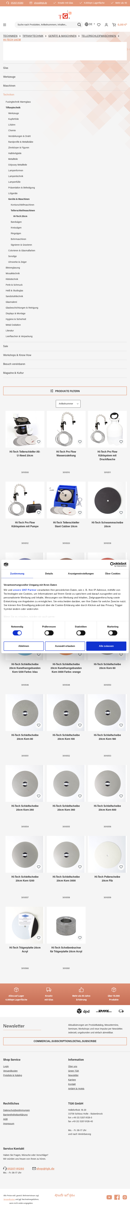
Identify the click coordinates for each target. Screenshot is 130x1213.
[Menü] (4, 25)
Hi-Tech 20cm (20, 216)
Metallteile (13, 159)
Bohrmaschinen (18, 239)
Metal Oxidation (13, 325)
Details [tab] (49, 573)
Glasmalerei (11, 302)
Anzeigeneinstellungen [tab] (81, 573)
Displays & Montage (15, 314)
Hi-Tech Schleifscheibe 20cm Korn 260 (25, 808)
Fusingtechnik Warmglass (18, 102)
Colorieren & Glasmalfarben (21, 251)
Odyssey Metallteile (17, 165)
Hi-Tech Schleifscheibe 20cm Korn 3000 (66, 879)
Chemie (12, 131)
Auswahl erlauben (65, 646)
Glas (5, 68)
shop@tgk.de (40, 3)
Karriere (72, 1080)
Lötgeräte (12, 194)
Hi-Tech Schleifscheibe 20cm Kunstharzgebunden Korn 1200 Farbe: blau (24, 668)
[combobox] (45, 25)
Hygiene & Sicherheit (16, 319)
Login (6, 1067)
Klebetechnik (12, 279)
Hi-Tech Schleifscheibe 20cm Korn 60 (107, 666)
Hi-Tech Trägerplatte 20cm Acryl (25, 950)
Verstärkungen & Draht (19, 136)
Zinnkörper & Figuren (18, 148)
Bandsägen (16, 222)
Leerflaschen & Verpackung (19, 336)
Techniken (8, 95)
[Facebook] (117, 1198)
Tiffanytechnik (13, 108)
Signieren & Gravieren (21, 245)
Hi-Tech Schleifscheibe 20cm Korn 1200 (25, 879)
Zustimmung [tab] (17, 573)
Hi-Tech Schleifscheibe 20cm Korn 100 (66, 737)
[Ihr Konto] (106, 25)
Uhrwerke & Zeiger (17, 262)
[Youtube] (109, 1198)
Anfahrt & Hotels (76, 1089)
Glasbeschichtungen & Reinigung (22, 308)
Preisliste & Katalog (12, 1075)
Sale (5, 346)
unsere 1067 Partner (25, 590)
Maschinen (9, 86)
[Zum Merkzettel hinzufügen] (39, 442)
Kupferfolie (13, 119)
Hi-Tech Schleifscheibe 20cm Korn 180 (107, 737)
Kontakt (72, 1084)
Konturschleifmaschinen (22, 205)
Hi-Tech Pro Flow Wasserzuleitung (66, 454)
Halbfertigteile (14, 153)
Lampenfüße (14, 182)
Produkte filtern (67, 391)
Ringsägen (16, 234)
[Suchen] (79, 25)
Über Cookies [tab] (112, 573)
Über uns (72, 1067)
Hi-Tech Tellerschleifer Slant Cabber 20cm (66, 525)
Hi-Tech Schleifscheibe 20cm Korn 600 (107, 808)
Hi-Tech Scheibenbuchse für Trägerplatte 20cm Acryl (66, 950)
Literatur (10, 331)
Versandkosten (10, 1071)
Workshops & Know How (17, 355)
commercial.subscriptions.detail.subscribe (65, 1041)
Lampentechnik (15, 176)
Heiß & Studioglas (14, 291)
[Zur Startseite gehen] (65, 15)
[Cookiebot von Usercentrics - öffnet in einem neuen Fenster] (112, 564)
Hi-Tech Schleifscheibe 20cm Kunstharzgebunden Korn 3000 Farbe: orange (66, 668)
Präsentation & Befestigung (21, 188)
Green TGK (73, 1071)
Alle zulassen (106, 646)
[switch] (49, 632)
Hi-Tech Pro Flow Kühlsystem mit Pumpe (25, 525)
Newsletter (73, 1075)
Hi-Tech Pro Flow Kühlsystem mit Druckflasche (107, 456)
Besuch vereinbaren (14, 364)
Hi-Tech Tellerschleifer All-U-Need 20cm (25, 454)
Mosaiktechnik (13, 274)
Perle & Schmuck (14, 285)
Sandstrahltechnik (14, 296)
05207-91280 (17, 3)
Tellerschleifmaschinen (23, 211)
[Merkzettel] (99, 25)
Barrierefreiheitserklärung (15, 1115)
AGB (5, 1119)
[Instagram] (124, 1198)
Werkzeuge (9, 77)
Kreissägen (16, 228)
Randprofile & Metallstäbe (20, 142)
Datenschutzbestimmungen (16, 1110)
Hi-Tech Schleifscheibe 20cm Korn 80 (25, 737)
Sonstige (12, 256)
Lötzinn (11, 125)
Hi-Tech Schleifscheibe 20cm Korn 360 (66, 808)
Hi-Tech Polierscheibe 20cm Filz (107, 879)
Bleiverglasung (13, 268)
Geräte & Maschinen (18, 199)
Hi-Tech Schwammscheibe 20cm (107, 525)
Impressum (8, 1124)
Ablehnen (23, 646)
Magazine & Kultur (13, 373)
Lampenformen (15, 171)
